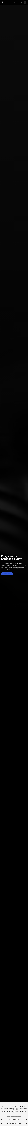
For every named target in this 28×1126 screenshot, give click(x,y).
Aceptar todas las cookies (14, 1123)
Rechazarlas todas (14, 1119)
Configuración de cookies (14, 1116)
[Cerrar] (27, 1103)
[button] (7, 573)
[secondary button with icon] (25, 2)
